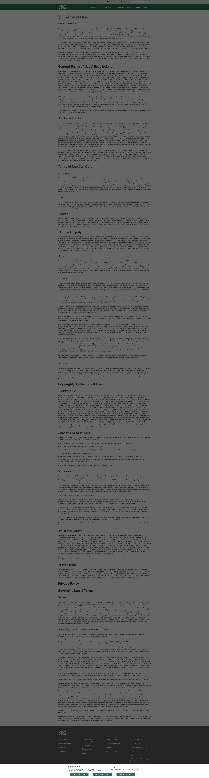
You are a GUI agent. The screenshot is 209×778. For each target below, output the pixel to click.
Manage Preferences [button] (126, 774)
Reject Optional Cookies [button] (102, 774)
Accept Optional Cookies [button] (79, 774)
